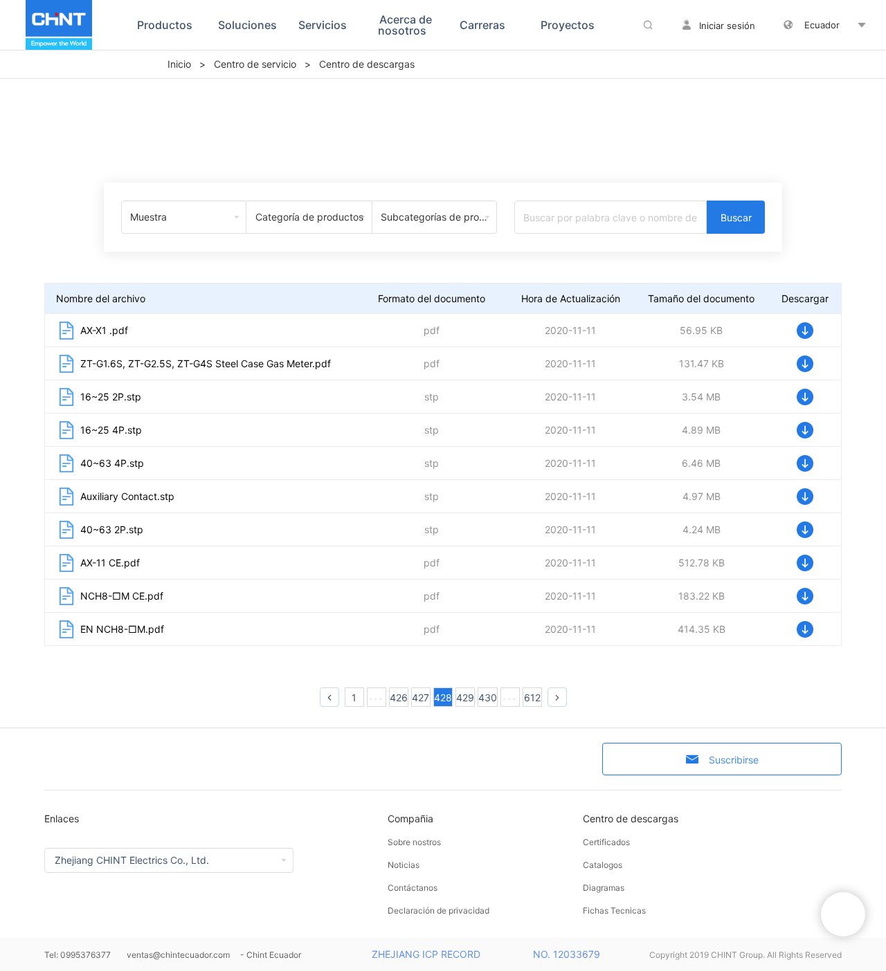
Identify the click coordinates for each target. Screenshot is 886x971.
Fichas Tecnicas (614, 910)
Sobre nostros (414, 842)
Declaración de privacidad (438, 910)
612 (532, 697)
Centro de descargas (630, 818)
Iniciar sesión (727, 25)
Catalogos (602, 865)
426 (399, 697)
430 (487, 697)
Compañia (410, 818)
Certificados (606, 842)
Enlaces (61, 818)
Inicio (179, 64)
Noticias (403, 865)
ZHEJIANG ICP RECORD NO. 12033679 (486, 954)
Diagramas (603, 887)
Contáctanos (412, 887)
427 (420, 697)
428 (443, 697)
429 (465, 697)
